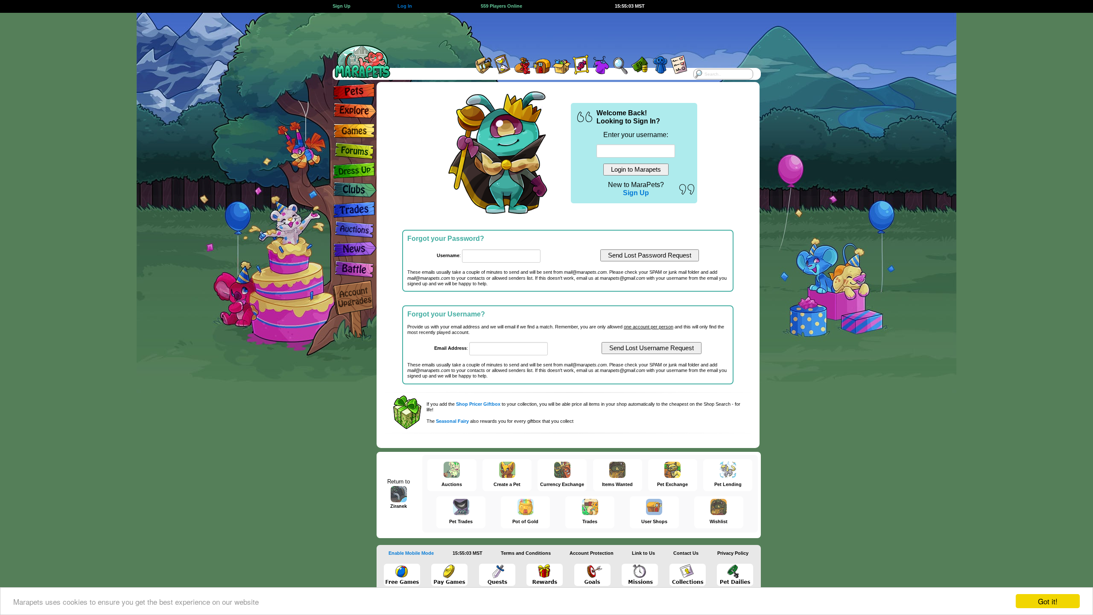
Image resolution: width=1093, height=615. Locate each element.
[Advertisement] (538, 32)
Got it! (1048, 601)
